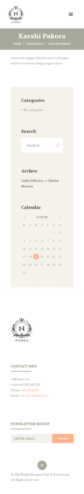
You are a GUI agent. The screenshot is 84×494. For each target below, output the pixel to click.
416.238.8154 (29, 390)
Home (17, 43)
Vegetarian (35, 43)
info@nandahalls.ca (34, 395)
